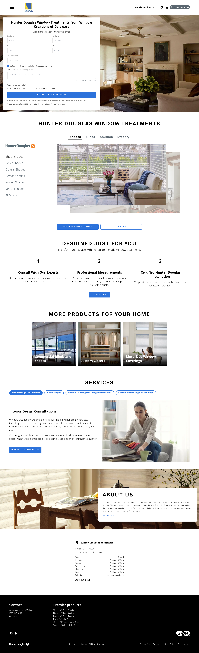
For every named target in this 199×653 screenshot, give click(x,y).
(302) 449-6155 (82, 580)
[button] (12, 7)
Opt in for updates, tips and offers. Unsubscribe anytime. (31, 66)
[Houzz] (167, 7)
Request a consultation (25, 450)
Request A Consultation (77, 227)
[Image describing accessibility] (183, 633)
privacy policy (82, 100)
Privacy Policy (44, 104)
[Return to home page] (57, 7)
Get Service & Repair (47, 88)
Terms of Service (56, 104)
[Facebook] (162, 7)
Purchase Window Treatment (22, 88)
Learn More (121, 227)
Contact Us (99, 294)
